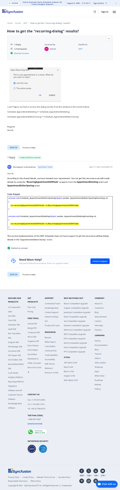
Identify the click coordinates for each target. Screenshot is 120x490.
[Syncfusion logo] (12, 11)
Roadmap (99, 380)
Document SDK (14, 351)
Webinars (49, 368)
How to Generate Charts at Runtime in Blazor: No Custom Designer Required (42, 3)
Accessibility (50, 359)
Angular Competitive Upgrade (76, 308)
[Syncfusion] (19, 470)
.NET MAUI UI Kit (70, 362)
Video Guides (100, 362)
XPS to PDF (32, 337)
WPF (25, 23)
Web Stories (50, 364)
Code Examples (51, 355)
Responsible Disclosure (18, 481)
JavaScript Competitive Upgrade (77, 312)
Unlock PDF (32, 323)
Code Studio (13, 373)
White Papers (50, 342)
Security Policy (64, 477)
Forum (18, 23)
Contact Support (100, 261)
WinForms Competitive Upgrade (77, 330)
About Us (98, 303)
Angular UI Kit (69, 376)
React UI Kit (68, 367)
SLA (46, 321)
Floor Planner (33, 345)
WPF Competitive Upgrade (75, 334)
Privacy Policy (13, 477)
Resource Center (52, 372)
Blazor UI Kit (69, 371)
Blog (96, 312)
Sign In (104, 11)
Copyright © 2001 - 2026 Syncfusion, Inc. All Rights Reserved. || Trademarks (40, 485)
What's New (99, 376)
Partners (98, 330)
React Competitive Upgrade (75, 316)
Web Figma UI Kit (71, 380)
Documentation (101, 345)
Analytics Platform (15, 377)
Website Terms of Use (46, 477)
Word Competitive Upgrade (75, 343)
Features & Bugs (51, 316)
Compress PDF (34, 332)
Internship (99, 325)
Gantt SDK (12, 329)
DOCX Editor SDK (15, 360)
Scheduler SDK (14, 325)
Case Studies (50, 346)
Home (10, 23)
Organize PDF (33, 341)
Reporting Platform (16, 381)
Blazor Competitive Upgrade (76, 303)
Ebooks (48, 337)
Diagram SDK (13, 342)
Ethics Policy (36, 481)
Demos (98, 341)
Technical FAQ (50, 350)
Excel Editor (32, 354)
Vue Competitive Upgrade (74, 321)
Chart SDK (12, 320)
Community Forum (52, 303)
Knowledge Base (52, 308)
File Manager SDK (15, 346)
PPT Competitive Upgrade (74, 352)
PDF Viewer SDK (14, 355)
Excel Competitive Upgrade (75, 347)
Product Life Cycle (52, 325)
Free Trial (31, 307)
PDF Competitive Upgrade (74, 338)
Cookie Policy (28, 477)
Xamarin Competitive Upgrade (76, 325)
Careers (98, 321)
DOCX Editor (33, 350)
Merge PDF (32, 328)
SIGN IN (13, 274)
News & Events (101, 316)
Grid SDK (11, 316)
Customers (99, 308)
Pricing (30, 311)
